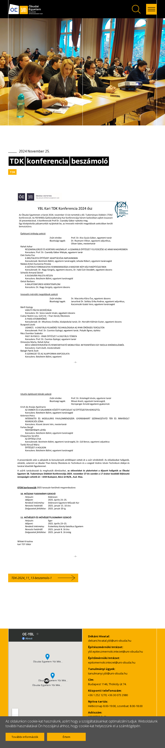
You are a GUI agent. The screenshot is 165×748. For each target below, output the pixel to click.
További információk (25, 737)
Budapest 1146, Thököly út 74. (107, 684)
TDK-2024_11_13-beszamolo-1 (31, 578)
